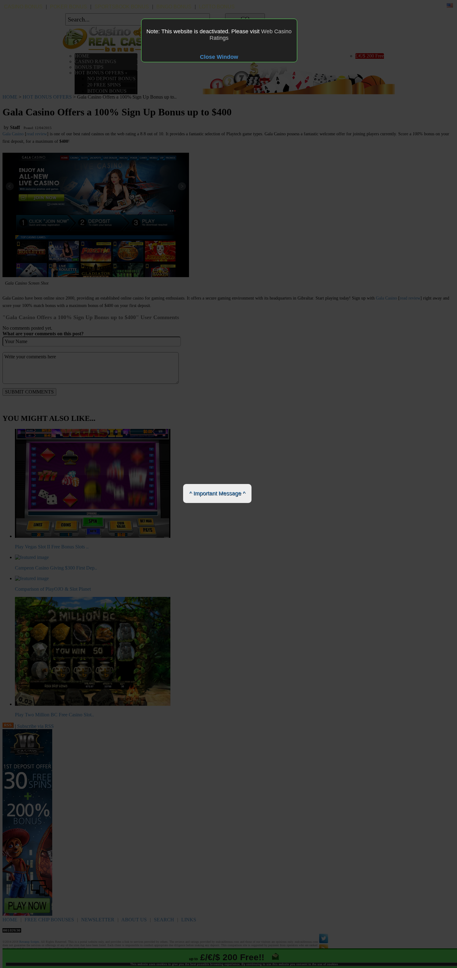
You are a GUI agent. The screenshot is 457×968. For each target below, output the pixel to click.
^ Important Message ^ (217, 493)
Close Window (219, 57)
